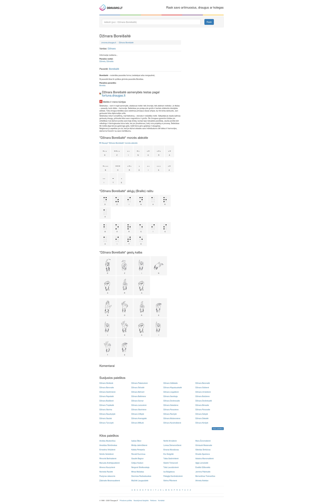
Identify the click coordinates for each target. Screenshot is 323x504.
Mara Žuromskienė (203, 440)
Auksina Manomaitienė (204, 458)
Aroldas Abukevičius (107, 440)
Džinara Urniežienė (203, 392)
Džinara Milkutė (137, 422)
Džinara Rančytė (170, 414)
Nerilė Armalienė (170, 440)
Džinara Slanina (105, 409)
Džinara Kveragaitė (139, 418)
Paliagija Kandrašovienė (173, 476)
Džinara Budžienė (106, 400)
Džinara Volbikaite (170, 383)
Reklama (153, 500)
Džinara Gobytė (201, 414)
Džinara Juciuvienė (138, 405)
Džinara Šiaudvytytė (107, 414)
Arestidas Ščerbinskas (108, 445)
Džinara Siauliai (105, 418)
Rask (209, 21)
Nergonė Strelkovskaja (140, 467)
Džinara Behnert (137, 392)
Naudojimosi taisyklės (141, 500)
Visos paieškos (218, 428)
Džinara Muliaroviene (171, 418)
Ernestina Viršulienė (107, 449)
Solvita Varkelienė (106, 454)
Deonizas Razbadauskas (141, 476)
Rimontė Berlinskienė (107, 458)
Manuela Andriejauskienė (109, 463)
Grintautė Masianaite (203, 445)
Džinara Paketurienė (139, 383)
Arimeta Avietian (201, 480)
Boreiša (102, 85)
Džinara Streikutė (106, 383)
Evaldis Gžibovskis (202, 467)
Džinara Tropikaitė (106, 405)
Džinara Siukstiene (170, 405)
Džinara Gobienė (202, 387)
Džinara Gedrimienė (107, 392)
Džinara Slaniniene (138, 409)
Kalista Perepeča (138, 449)
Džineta (102, 61)
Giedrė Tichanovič (170, 463)
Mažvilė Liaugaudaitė (139, 480)
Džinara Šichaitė (137, 387)
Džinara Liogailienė (171, 392)
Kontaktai (161, 500)
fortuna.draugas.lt (113, 95)
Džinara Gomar (137, 400)
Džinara (112, 48)
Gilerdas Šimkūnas (202, 449)
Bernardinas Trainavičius (205, 476)
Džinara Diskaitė (201, 418)
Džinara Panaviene (171, 409)
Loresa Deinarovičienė (172, 445)
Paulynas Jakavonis (107, 476)
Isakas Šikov (136, 440)
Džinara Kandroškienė (172, 422)
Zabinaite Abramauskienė (109, 480)
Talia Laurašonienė (171, 467)
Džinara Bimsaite (202, 405)
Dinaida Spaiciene (202, 454)
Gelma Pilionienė (170, 480)
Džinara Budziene (202, 396)
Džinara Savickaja (170, 396)
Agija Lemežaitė (201, 463)
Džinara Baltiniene (138, 396)
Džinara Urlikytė (137, 414)
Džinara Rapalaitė (106, 396)
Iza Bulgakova (169, 471)
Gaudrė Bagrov (137, 458)
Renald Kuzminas (138, 454)
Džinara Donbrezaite (171, 400)
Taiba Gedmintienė (171, 458)
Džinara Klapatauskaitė (172, 387)
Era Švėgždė (168, 454)
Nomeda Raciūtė (106, 471)
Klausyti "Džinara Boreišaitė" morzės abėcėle (119, 143)
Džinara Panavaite (202, 409)
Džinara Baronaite (106, 387)
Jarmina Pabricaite (202, 471)
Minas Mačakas (137, 471)
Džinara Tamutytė (106, 422)
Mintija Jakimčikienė (139, 445)
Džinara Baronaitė (202, 383)
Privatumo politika (126, 500)
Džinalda (109, 61)
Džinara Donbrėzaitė (203, 400)
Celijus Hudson (137, 463)
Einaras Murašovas (171, 449)
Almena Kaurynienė (107, 467)
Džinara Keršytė (201, 422)
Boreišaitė (114, 68)
